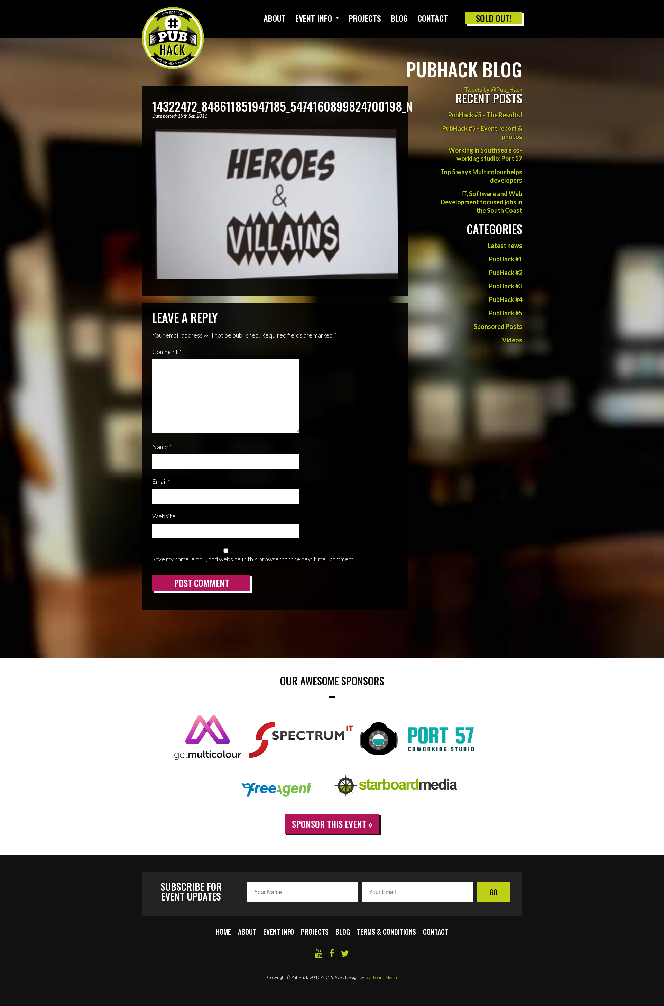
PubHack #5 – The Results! (485, 115)
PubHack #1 (505, 259)
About (275, 18)
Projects (365, 18)
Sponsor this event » (332, 824)
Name (162, 447)
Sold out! (493, 18)
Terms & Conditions (386, 931)
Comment (167, 352)
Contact (432, 18)
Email (161, 481)
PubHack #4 (505, 299)
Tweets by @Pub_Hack (493, 90)
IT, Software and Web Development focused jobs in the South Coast (481, 202)
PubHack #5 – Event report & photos (482, 132)
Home (223, 931)
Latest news (505, 245)
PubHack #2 (505, 272)
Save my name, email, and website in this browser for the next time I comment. (253, 559)
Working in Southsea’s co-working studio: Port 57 (485, 154)
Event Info (313, 18)
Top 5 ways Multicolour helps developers (481, 176)
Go (493, 892)
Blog (399, 18)
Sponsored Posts (498, 326)
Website (164, 516)
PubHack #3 (505, 286)
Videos (512, 340)
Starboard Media (381, 977)
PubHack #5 (505, 313)
